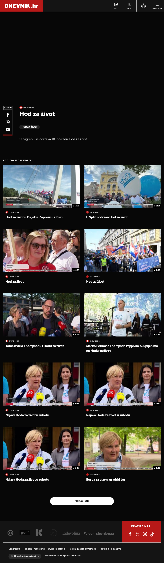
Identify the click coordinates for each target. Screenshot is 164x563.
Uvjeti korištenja (56, 549)
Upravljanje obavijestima (26, 556)
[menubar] (143, 6)
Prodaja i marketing (34, 549)
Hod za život (29, 127)
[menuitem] (143, 6)
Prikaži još (82, 501)
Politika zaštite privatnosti (82, 549)
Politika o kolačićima (110, 549)
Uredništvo (14, 549)
